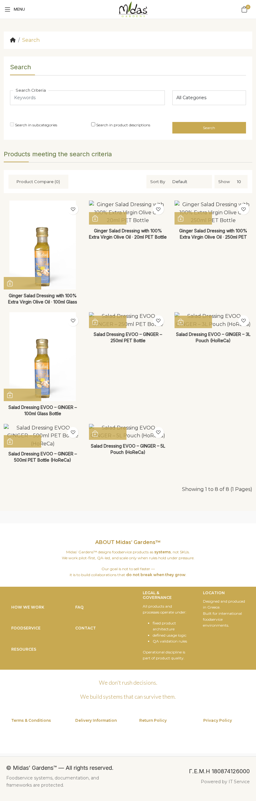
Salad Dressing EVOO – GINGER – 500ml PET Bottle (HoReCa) (42, 457)
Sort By (157, 181)
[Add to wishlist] (72, 209)
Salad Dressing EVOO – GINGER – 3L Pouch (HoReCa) (213, 337)
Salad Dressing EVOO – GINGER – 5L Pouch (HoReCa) (128, 449)
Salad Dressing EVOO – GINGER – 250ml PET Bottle (128, 337)
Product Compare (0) (38, 181)
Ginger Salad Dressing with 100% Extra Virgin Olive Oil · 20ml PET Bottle (128, 234)
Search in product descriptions (122, 125)
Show (224, 181)
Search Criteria (31, 90)
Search (31, 40)
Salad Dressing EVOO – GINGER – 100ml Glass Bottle (42, 410)
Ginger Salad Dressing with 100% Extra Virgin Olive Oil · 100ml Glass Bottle (42, 302)
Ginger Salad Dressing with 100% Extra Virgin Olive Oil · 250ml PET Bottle (213, 237)
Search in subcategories (35, 125)
